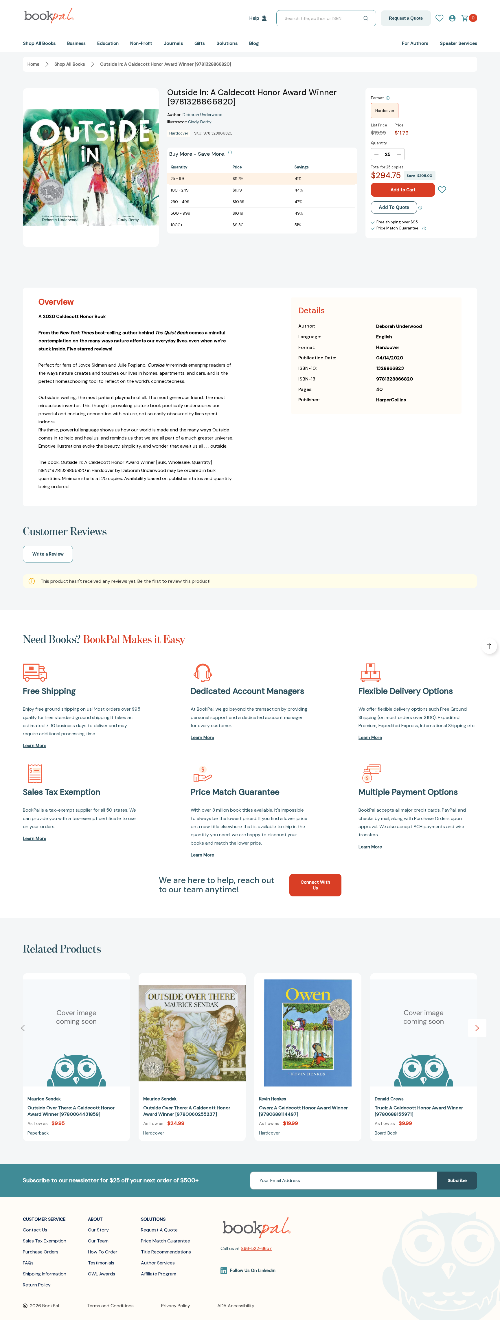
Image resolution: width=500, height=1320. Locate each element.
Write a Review (48, 554)
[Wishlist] (442, 190)
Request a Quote (406, 18)
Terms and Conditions (110, 1306)
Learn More (34, 746)
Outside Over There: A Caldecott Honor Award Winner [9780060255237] (186, 1111)
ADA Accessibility (235, 1306)
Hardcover (384, 111)
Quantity (379, 143)
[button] (477, 1028)
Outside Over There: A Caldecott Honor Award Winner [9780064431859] (71, 1111)
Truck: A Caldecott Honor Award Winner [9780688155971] (419, 1111)
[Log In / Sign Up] (441, 18)
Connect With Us (315, 885)
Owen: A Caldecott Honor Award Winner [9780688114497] (303, 1111)
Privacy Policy (175, 1306)
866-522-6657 (256, 1248)
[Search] (366, 18)
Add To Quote (394, 207)
